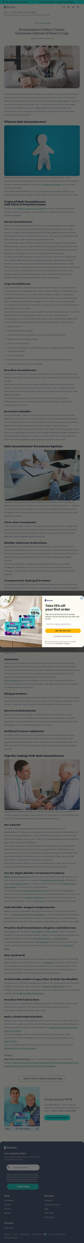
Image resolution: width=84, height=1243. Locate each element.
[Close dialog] (81, 598)
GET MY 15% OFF (63, 631)
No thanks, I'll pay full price (63, 636)
